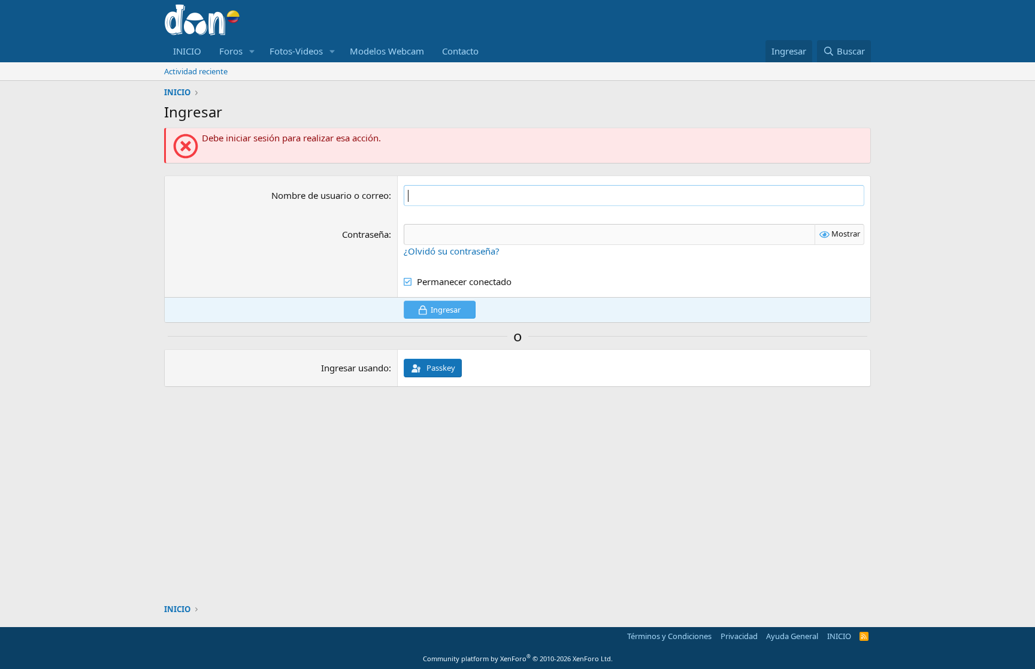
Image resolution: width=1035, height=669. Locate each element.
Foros (231, 51)
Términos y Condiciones (669, 636)
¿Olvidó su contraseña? (452, 251)
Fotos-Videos (296, 51)
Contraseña (365, 234)
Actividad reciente (196, 71)
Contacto (460, 51)
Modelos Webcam (387, 51)
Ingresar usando (355, 368)
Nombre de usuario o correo (330, 195)
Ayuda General (792, 636)
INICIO (187, 51)
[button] (252, 51)
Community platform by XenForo (518, 658)
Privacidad (739, 636)
